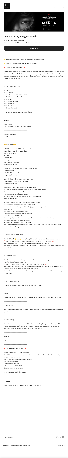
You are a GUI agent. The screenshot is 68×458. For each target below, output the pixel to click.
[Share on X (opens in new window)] (60, 437)
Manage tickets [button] (59, 6)
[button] (16, 445)
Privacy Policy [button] (26, 445)
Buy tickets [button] (34, 48)
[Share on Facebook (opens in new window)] (57, 437)
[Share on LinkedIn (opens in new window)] (63, 437)
